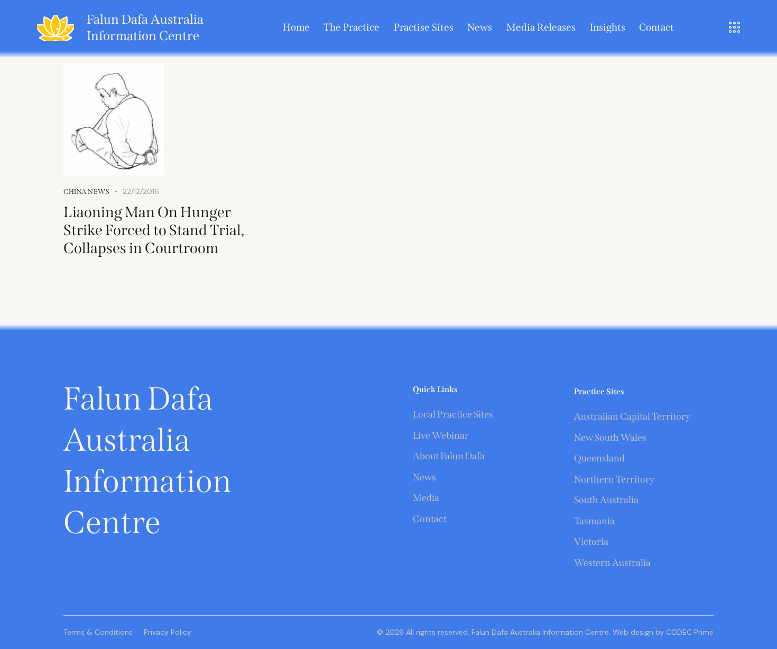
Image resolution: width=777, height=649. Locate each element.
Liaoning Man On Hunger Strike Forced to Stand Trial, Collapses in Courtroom (154, 230)
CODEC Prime (689, 632)
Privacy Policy (167, 632)
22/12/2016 (141, 191)
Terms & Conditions (98, 632)
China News (86, 192)
